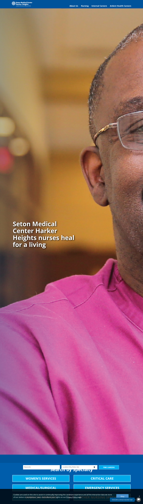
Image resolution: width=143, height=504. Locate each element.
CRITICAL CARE (102, 478)
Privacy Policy (71, 497)
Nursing (85, 6)
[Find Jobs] (109, 467)
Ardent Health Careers (120, 6)
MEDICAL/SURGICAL (40, 488)
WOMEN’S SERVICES (41, 478)
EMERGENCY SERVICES (102, 488)
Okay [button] (122, 496)
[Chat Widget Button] (138, 499)
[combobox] (41, 467)
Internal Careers (99, 6)
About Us (74, 6)
